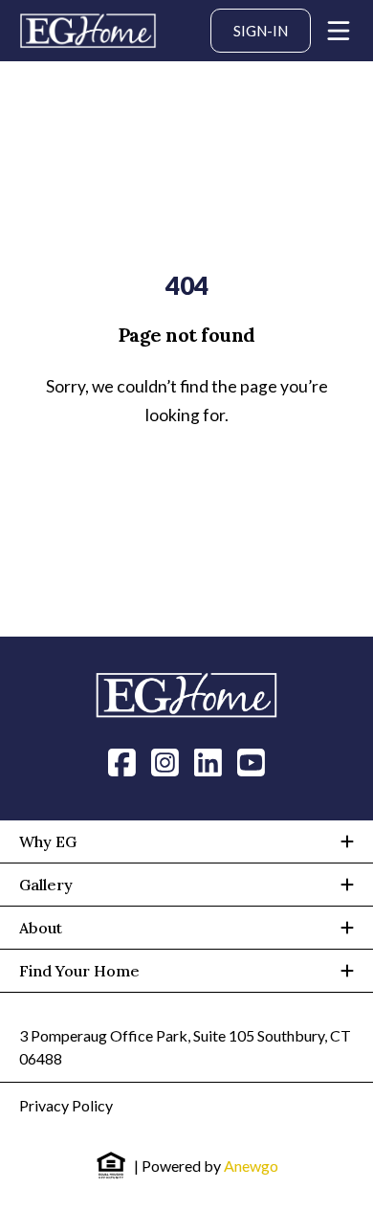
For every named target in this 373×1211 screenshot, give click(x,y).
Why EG (48, 841)
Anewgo (251, 1165)
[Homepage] (88, 30)
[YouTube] (251, 761)
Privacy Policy (66, 1105)
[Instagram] (165, 761)
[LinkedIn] (208, 761)
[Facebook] (122, 761)
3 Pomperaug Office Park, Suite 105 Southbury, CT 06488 (185, 1046)
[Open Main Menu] (338, 30)
